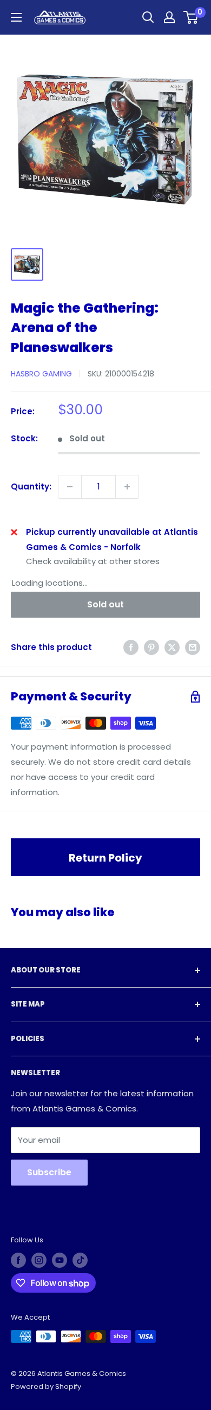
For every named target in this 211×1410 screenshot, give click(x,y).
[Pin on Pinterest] (151, 647)
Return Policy (105, 857)
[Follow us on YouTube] (59, 1260)
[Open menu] (16, 17)
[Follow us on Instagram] (39, 1260)
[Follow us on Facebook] (18, 1260)
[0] (191, 17)
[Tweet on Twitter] (172, 647)
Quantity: (31, 486)
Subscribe (49, 1172)
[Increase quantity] (127, 486)
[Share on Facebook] (131, 647)
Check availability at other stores (93, 561)
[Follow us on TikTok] (80, 1260)
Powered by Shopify (46, 1386)
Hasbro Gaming (41, 373)
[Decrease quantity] (69, 486)
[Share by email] (192, 647)
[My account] (169, 17)
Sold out (105, 604)
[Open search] (148, 17)
